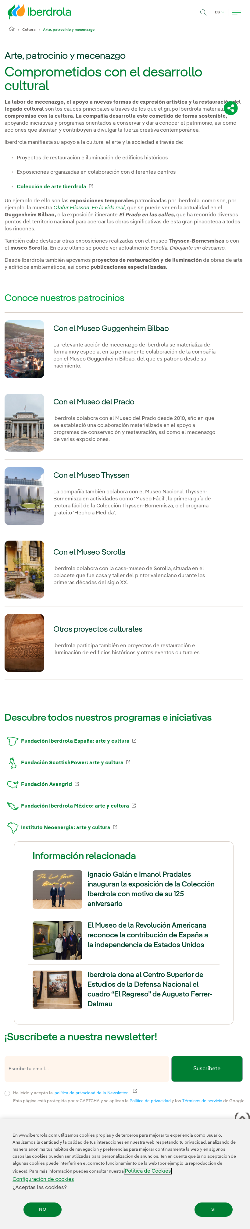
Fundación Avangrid (50, 784)
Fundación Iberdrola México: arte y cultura (78, 806)
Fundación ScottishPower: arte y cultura (75, 762)
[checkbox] (7, 1093)
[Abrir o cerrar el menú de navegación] (236, 12)
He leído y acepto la (115, 1092)
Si (213, 1209)
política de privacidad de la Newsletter (95, 1092)
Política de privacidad (150, 1100)
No (42, 1209)
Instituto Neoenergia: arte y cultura (69, 827)
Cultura (29, 30)
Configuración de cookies (43, 1179)
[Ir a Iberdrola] (31, 11)
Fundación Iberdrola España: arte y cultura (78, 741)
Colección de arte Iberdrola (55, 187)
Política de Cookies (148, 1171)
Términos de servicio (202, 1100)
